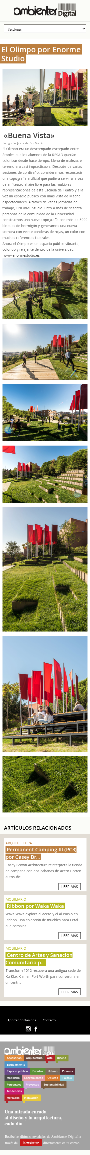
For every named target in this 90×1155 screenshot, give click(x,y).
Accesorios (14, 1057)
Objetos (53, 1077)
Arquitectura (34, 1057)
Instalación (31, 1097)
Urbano (53, 1071)
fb (35, 1029)
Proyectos (32, 1084)
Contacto (49, 1020)
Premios (67, 1071)
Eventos (37, 1071)
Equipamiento (16, 1064)
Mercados (13, 1097)
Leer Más (69, 886)
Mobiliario (13, 1077)
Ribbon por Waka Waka (35, 906)
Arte (49, 1057)
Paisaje (67, 1077)
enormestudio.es (26, 255)
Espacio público (17, 1071)
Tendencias (14, 1091)
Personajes (14, 1084)
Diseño (61, 1057)
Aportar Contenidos (22, 1020)
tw (28, 1029)
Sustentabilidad (54, 1084)
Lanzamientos (33, 1077)
